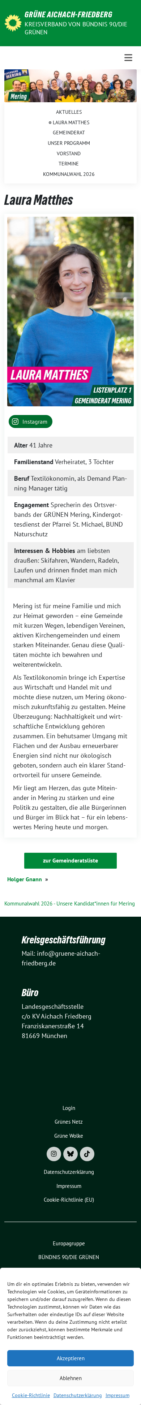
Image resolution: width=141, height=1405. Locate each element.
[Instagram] (54, 1154)
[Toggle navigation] (128, 58)
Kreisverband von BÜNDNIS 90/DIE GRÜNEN (76, 28)
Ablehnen (71, 1378)
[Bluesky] (70, 1154)
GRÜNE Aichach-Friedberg (68, 14)
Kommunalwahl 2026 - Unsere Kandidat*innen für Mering (69, 903)
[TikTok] (87, 1154)
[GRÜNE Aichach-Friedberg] (13, 22)
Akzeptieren (71, 1358)
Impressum (117, 1395)
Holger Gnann (24, 879)
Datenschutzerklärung (78, 1395)
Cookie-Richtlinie (31, 1395)
